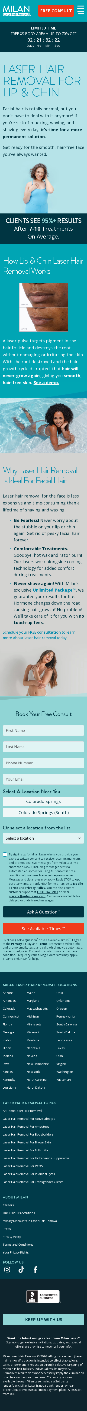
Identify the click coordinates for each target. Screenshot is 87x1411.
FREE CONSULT (56, 10)
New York (33, 1072)
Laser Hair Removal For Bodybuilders (28, 1134)
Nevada (32, 1056)
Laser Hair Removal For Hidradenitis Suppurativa (36, 1158)
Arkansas (9, 1001)
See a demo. (46, 382)
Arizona (8, 993)
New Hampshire (38, 1064)
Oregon (61, 1008)
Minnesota (34, 1024)
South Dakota (65, 1032)
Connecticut (11, 1016)
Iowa (6, 1064)
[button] (80, 10)
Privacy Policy (35, 888)
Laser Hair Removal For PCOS (23, 1166)
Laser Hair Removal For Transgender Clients (33, 1182)
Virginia (61, 1064)
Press (7, 1229)
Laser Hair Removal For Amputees (26, 1126)
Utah (59, 1056)
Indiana (8, 1056)
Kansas (8, 1072)
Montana (33, 1040)
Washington (64, 1072)
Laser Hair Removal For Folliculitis (25, 1150)
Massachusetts (37, 1008)
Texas (60, 1048)
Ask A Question (43, 912)
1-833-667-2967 (47, 892)
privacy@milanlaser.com (27, 896)
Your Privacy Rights (16, 1252)
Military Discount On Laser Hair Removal (30, 1221)
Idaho (7, 1040)
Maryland (33, 1001)
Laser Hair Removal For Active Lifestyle (29, 1118)
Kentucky (9, 1079)
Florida (7, 1024)
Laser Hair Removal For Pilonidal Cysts (29, 1174)
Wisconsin (63, 1079)
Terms (43, 944)
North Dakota (36, 1087)
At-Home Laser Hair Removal (22, 1111)
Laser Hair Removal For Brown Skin (27, 1142)
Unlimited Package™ (54, 590)
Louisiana (9, 1087)
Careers (8, 1205)
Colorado (9, 1008)
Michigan (33, 1016)
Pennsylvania (65, 1016)
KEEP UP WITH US (43, 1319)
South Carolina (66, 1024)
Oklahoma (63, 1001)
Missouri (33, 1032)
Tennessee (64, 1040)
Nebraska (33, 1048)
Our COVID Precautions (19, 1213)
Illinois (7, 1048)
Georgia (8, 1032)
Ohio (59, 993)
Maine (31, 993)
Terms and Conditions (18, 1244)
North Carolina (37, 1079)
